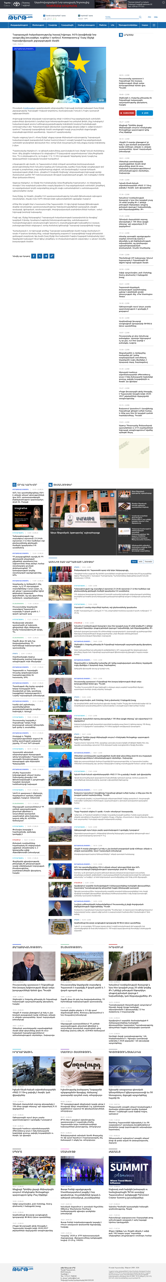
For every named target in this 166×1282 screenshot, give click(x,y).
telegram (45, 256)
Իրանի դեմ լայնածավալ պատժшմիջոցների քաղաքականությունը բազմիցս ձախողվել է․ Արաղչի (27, 707)
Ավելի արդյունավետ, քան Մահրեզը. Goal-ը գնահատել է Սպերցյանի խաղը (135, 274)
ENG (156, 17)
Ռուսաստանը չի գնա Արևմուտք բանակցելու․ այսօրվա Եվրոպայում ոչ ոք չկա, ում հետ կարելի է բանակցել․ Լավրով (135, 339)
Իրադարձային (18, 533)
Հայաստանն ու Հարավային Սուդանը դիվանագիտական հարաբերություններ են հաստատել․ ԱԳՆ (25, 673)
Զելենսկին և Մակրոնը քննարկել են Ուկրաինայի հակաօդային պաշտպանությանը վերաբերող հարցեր (135, 101)
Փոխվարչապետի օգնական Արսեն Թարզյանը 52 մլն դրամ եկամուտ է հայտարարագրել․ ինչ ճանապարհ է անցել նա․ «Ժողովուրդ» (82, 1137)
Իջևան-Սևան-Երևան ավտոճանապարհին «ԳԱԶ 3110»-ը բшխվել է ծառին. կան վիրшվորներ (135, 185)
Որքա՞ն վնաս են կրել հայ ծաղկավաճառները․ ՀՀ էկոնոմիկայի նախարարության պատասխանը (27, 644)
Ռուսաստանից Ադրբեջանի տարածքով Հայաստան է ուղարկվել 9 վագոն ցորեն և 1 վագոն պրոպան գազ (26, 610)
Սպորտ (15, 653)
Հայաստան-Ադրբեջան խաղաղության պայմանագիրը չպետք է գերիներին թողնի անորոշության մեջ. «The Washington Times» (136, 292)
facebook (33, 256)
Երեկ (140, 561)
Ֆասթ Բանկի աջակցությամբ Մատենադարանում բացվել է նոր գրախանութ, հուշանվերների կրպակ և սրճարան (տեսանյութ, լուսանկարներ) (80, 1193)
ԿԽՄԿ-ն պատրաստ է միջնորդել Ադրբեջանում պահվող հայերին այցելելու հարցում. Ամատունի (27, 795)
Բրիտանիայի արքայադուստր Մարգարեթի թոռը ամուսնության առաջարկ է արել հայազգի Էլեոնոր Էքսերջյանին (131, 1219)
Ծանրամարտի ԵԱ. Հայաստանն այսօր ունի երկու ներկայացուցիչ (101, 570)
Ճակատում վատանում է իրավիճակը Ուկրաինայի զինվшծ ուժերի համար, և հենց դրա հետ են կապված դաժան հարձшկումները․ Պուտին (136, 411)
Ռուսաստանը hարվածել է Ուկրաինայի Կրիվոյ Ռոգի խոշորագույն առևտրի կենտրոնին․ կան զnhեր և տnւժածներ (28, 723)
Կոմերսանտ (29, 108)
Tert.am (20, 17)
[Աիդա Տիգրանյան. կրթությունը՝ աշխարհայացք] (83, 508)
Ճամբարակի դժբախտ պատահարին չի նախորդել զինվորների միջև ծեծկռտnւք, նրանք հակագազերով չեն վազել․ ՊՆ (28, 627)
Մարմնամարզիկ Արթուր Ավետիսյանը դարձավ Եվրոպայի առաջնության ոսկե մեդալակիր (27, 659)
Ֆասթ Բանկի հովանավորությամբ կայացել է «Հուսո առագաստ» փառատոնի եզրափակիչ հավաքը (81, 1224)
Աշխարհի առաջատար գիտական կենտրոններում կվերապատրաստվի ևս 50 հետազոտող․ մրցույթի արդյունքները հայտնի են (131, 1093)
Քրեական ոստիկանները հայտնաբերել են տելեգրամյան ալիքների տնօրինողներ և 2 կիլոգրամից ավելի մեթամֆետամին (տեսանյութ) (27, 847)
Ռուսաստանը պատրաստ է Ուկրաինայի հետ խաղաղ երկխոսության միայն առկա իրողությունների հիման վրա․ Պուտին (132, 83)
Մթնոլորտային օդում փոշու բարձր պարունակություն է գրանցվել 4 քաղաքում (135, 308)
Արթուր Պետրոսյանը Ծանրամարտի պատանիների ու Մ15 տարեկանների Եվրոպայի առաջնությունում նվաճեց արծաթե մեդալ (136, 428)
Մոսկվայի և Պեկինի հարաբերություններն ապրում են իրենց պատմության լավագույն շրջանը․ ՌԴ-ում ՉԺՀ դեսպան (28, 739)
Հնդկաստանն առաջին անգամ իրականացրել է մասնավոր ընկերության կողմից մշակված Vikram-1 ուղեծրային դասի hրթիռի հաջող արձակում (130, 1110)
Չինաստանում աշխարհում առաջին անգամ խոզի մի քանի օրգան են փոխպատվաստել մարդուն (129, 1140)
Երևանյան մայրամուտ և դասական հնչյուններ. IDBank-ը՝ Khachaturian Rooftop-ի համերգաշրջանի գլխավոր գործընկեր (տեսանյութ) (82, 1210)
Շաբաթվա (148, 561)
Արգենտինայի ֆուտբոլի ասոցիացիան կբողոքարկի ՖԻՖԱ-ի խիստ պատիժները (135, 323)
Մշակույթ (68, 1151)
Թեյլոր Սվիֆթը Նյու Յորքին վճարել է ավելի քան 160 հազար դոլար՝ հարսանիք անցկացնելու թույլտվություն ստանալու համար (130, 1233)
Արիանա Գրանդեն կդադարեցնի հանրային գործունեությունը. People (128, 1207)
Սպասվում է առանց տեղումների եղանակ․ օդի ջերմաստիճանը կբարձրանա (105, 607)
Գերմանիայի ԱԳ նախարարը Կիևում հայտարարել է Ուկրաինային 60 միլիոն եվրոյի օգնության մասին (136, 260)
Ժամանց (114, 1151)
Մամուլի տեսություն (76, 1052)
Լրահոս (128, 34)
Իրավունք (17, 840)
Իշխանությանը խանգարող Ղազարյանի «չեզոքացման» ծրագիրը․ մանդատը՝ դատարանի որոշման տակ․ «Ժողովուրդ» (81, 1092)
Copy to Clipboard (51, 256)
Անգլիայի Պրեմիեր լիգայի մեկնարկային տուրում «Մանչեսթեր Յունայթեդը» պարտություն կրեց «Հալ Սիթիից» (135, 128)
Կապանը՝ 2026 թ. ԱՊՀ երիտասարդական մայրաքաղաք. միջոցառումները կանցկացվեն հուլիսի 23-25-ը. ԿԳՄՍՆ (81, 1237)
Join (146, 113)
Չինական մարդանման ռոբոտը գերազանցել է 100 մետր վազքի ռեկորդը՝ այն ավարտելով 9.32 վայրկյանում (133, 222)
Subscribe (128, 113)
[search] (140, 17)
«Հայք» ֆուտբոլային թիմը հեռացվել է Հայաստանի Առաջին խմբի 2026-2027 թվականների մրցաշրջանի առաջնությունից (135, 394)
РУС (149, 17)
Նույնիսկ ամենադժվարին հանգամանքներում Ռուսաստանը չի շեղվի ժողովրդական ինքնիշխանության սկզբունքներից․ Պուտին (109, 905)
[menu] (154, 25)
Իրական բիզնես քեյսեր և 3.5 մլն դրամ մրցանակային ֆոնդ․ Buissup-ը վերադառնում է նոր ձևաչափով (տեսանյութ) (82, 1012)
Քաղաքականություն (24, 49)
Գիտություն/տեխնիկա (125, 1052)
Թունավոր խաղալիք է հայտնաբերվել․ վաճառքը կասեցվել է (24, 831)
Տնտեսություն (18, 603)
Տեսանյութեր (62, 484)
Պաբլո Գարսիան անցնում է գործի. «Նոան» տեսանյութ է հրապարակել (103, 811)
